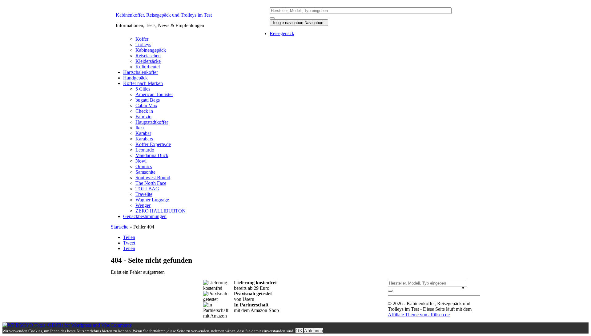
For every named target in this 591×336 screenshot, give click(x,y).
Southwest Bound (152, 177)
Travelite (143, 194)
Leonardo (144, 149)
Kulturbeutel (147, 66)
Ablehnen (313, 330)
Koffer (141, 39)
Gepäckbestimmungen (145, 216)
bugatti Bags (147, 100)
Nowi (141, 161)
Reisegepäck (282, 33)
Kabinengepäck (150, 50)
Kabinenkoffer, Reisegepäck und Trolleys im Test (164, 15)
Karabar (143, 133)
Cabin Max (146, 105)
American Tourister (154, 94)
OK (299, 330)
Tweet (129, 242)
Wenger (143, 205)
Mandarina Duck (151, 155)
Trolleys (143, 44)
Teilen (129, 237)
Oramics (143, 166)
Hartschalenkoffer (140, 72)
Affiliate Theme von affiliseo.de (419, 314)
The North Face (150, 183)
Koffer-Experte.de (153, 144)
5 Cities (142, 88)
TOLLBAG (147, 188)
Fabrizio (143, 116)
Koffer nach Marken (143, 83)
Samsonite (145, 172)
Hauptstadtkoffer (151, 122)
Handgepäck (135, 77)
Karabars (144, 138)
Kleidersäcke (148, 61)
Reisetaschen (148, 55)
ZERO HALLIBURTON (160, 210)
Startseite (119, 226)
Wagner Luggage (152, 199)
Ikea (139, 127)
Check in (144, 111)
